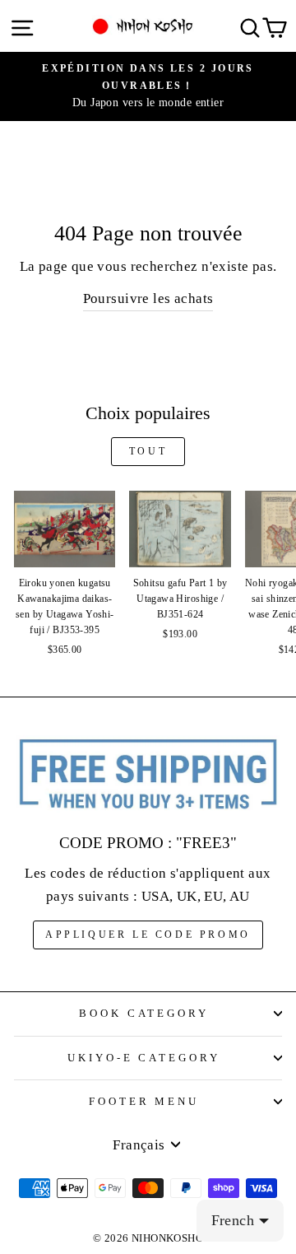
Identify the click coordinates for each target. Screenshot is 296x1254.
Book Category (144, 1013)
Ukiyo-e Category (144, 1057)
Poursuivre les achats (148, 298)
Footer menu (144, 1101)
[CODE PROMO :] (148, 775)
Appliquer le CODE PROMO (148, 934)
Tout (148, 451)
